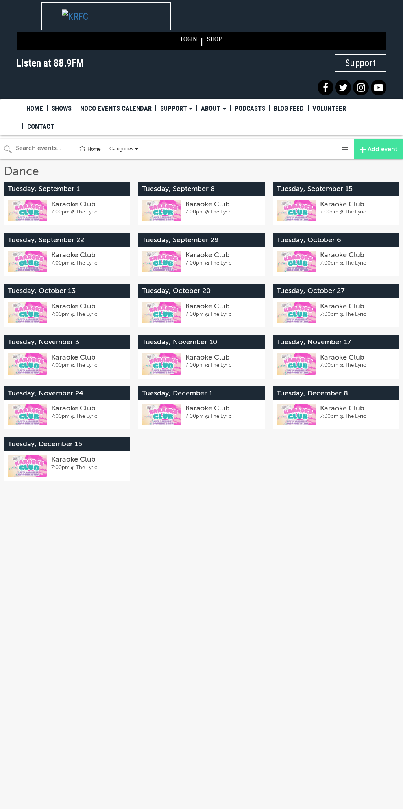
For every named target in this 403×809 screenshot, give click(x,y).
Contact (40, 126)
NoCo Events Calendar (116, 108)
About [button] (211, 108)
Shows (62, 108)
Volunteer (329, 108)
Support (360, 63)
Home (34, 108)
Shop (214, 39)
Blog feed (289, 108)
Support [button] (174, 108)
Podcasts (250, 108)
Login (189, 39)
